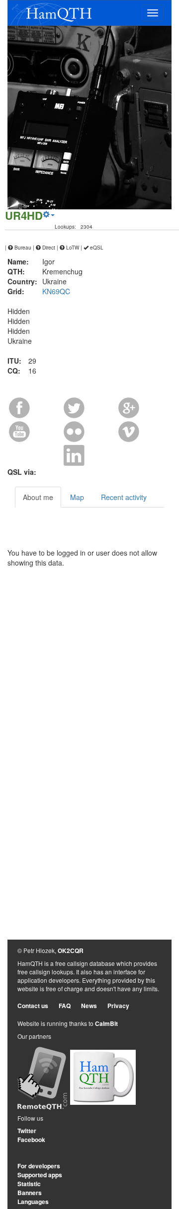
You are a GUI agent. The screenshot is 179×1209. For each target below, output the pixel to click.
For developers (38, 1165)
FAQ (65, 1005)
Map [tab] (77, 497)
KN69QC (56, 291)
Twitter (26, 1130)
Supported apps (39, 1174)
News (89, 1005)
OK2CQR (71, 950)
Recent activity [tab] (124, 497)
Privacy (118, 1005)
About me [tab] (38, 497)
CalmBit (106, 1023)
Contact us (32, 1005)
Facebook (31, 1139)
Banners (29, 1192)
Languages (33, 1201)
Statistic (29, 1183)
